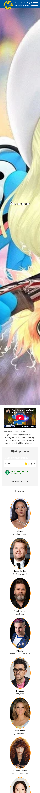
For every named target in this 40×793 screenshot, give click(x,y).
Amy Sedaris (20, 731)
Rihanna (20, 531)
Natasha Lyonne (20, 770)
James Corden (20, 571)
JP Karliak (20, 651)
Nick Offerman (20, 611)
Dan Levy (20, 691)
